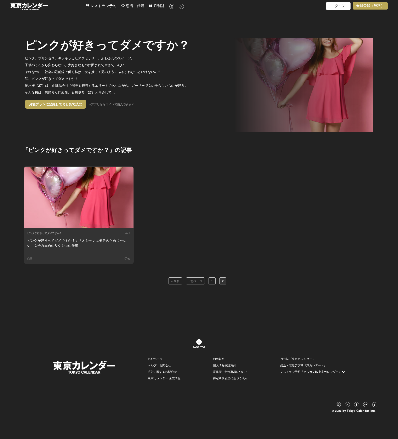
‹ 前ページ (195, 281)
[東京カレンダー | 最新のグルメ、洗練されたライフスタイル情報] (48, 6)
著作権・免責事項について (230, 371)
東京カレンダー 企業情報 (164, 378)
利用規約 (218, 358)
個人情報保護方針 (224, 365)
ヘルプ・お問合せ (159, 365)
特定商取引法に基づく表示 (230, 378)
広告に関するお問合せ (162, 371)
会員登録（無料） (370, 6)
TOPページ (155, 358)
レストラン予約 (103, 6)
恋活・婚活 (134, 6)
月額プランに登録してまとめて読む (55, 104)
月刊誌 (158, 6)
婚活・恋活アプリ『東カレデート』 (303, 365)
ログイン (338, 6)
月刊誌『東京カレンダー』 (297, 358)
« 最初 (175, 281)
